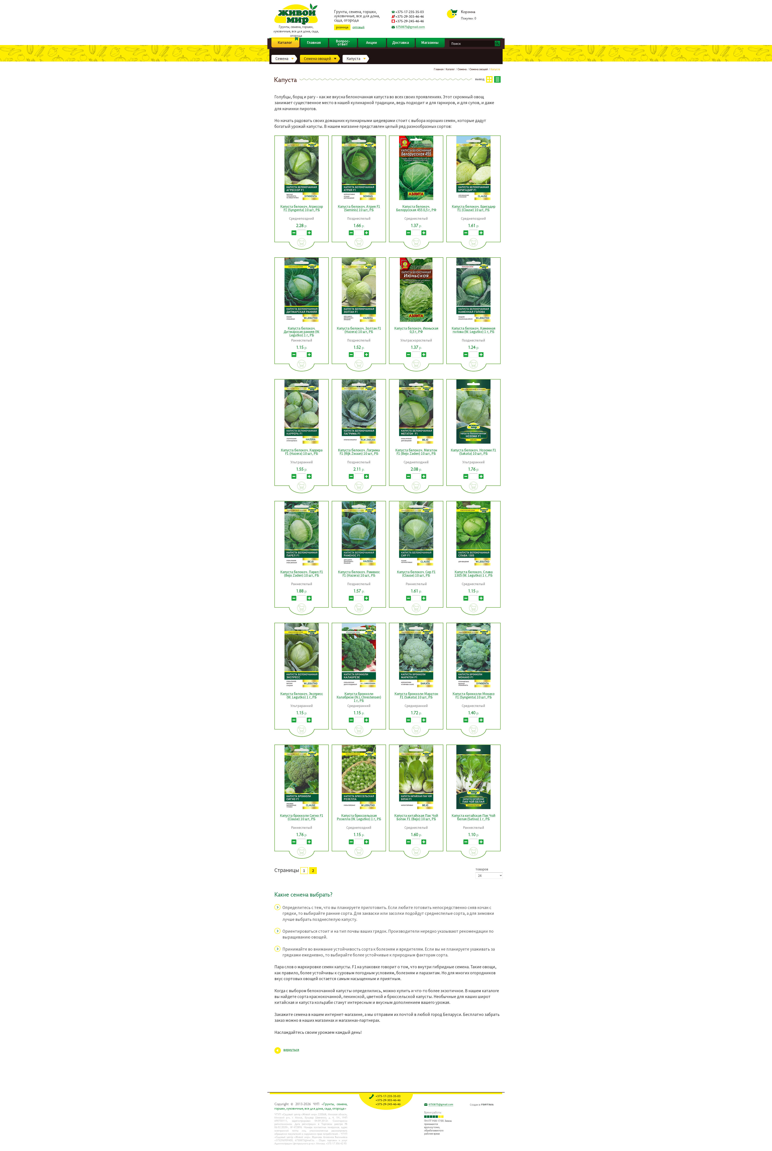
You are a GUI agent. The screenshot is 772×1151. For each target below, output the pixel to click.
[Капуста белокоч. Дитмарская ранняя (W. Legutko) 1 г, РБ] (301, 321)
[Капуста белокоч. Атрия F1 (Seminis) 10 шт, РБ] (359, 199)
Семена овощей (317, 58)
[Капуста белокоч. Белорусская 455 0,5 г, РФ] (416, 199)
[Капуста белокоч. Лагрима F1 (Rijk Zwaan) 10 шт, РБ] (359, 443)
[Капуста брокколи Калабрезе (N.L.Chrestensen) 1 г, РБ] (359, 686)
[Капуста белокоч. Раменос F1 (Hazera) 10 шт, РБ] (359, 564)
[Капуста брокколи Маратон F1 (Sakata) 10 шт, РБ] (416, 686)
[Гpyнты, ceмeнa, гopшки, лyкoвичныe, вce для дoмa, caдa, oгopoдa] (296, 24)
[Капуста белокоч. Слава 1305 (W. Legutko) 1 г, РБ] (473, 564)
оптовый (358, 27)
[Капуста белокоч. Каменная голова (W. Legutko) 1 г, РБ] (473, 321)
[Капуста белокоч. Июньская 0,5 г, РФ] (416, 321)
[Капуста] (499, 1145)
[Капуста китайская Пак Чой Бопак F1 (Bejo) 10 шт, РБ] (416, 808)
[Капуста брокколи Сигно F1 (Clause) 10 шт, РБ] (301, 808)
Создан (475, 1104)
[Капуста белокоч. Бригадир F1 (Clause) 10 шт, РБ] (473, 199)
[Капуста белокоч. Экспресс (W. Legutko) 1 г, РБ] (301, 686)
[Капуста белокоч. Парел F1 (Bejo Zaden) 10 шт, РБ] (301, 564)
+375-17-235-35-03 (409, 11)
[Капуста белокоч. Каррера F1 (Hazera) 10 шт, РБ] (301, 443)
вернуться (291, 1049)
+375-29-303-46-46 (409, 16)
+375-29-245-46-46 (409, 21)
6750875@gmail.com (410, 27)
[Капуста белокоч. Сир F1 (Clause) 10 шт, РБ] (416, 564)
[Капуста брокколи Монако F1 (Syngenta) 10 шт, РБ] (473, 686)
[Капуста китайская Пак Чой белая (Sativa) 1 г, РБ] (473, 808)
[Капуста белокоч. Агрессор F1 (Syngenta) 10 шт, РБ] (301, 199)
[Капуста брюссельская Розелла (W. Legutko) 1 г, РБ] (359, 808)
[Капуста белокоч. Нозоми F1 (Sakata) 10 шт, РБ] (473, 443)
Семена (281, 58)
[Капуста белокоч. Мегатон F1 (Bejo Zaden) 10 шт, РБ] (416, 443)
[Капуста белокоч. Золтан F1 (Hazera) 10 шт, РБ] (359, 321)
